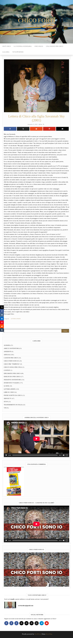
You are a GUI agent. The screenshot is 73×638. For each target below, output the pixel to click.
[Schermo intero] (67, 455)
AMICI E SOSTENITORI (11, 348)
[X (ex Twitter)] (37, 623)
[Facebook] (6, 623)
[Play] (6, 455)
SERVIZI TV (7, 398)
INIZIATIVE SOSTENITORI (12, 379)
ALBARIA (7, 345)
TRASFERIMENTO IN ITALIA (13, 404)
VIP (5, 408)
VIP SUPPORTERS (17, 52)
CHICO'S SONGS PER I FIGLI (13, 367)
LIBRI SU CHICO (9, 392)
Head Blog (49, 634)
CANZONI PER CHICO (11, 358)
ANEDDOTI (7, 351)
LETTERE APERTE (16, 318)
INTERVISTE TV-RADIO (11, 383)
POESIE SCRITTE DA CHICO (13, 395)
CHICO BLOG (38, 46)
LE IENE (6, 386)
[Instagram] (21, 623)
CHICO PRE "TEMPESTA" (12, 364)
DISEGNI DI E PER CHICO (12, 376)
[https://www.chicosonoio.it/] (36, 569)
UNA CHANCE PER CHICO (54, 46)
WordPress (38, 634)
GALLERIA (5, 52)
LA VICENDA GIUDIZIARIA (23, 46)
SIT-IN (6, 401)
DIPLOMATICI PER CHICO (12, 373)
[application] (36, 438)
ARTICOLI (7, 354)
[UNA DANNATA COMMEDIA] (14, 481)
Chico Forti (36, 20)
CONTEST (7, 370)
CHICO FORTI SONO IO (11, 361)
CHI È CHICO (6, 46)
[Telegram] (42, 623)
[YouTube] (47, 623)
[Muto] (64, 455)
